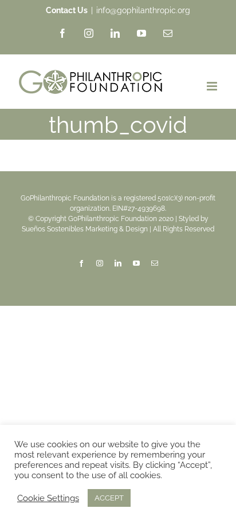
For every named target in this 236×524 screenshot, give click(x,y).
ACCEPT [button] (109, 498)
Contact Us (67, 10)
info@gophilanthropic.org (143, 10)
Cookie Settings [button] (48, 498)
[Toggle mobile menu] (213, 86)
